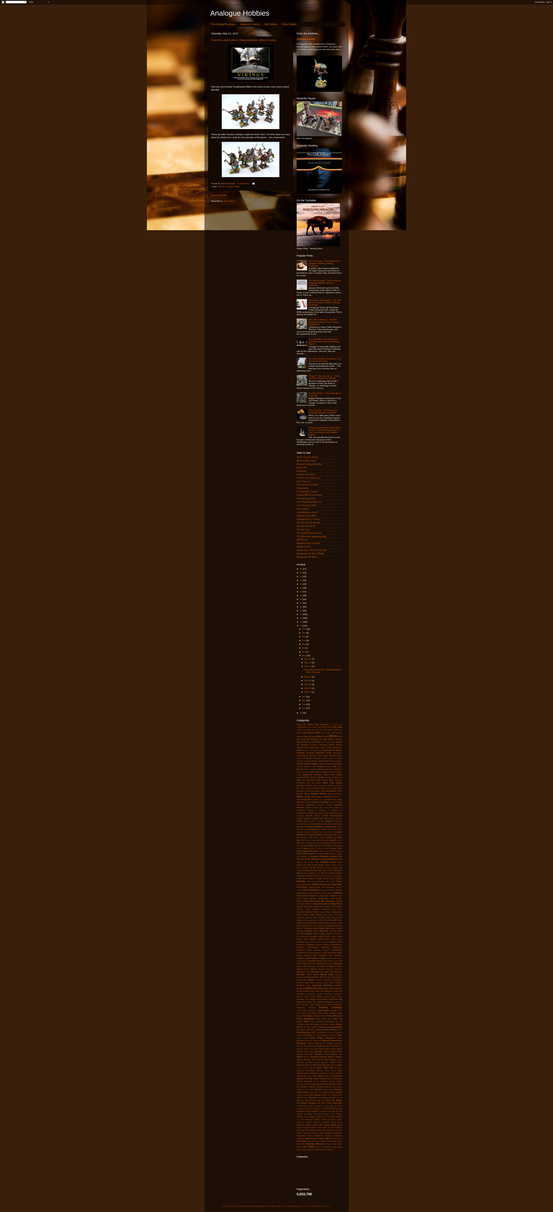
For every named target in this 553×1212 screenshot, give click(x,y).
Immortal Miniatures (310, 923)
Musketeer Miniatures (322, 985)
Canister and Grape (306, 474)
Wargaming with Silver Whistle (310, 553)
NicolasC (306, 991)
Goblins (320, 896)
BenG (339, 775)
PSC (340, 1030)
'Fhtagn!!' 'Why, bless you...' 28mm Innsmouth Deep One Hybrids (324, 377)
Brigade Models (318, 794)
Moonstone (337, 980)
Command (338, 821)
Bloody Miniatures (329, 785)
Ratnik (339, 1035)
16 (301, 607)
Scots (308, 1065)
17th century (326, 733)
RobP (327, 1049)
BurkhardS (328, 797)
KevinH (327, 939)
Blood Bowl (318, 785)
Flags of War (327, 870)
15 (301, 611)
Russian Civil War (305, 1054)
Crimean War (331, 829)
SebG (339, 1065)
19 (301, 595)
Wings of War (331, 1144)
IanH (321, 920)
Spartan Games (326, 1079)
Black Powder (322, 780)
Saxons (333, 1060)
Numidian (300, 999)
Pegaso (299, 1016)
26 (301, 569)
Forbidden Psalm (312, 876)
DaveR (339, 840)
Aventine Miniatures (304, 766)
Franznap (300, 884)
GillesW (305, 896)
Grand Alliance (309, 898)
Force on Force (325, 876)
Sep (304, 640)
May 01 (308, 692)
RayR (312, 1038)
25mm (325, 737)
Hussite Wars (331, 917)
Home (251, 195)
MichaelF (301, 974)
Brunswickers (317, 797)
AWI (334, 766)
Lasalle (324, 953)
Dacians (316, 837)
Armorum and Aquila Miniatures (307, 761)
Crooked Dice (316, 832)
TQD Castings (336, 1114)
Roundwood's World (306, 526)
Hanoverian (326, 909)
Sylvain (317, 1095)
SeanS (334, 1065)
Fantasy (324, 862)
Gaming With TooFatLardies (309, 495)
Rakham (324, 1035)
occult (307, 999)
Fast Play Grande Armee (313, 865)
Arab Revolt (307, 758)
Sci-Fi (332, 1062)
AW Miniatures (319, 767)
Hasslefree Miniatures (305, 912)
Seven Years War (324, 1068)
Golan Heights (330, 896)
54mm (299, 742)
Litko (336, 961)
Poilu (308, 1027)
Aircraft (335, 748)
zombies (310, 1150)
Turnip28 (338, 1117)
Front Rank (302, 887)
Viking (236, 186)
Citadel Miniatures (304, 818)
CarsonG (329, 805)
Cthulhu (318, 835)
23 (301, 580)
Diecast (339, 843)
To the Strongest (311, 1111)
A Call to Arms (327, 742)
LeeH (329, 958)
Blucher (339, 785)
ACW (331, 745)
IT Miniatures (307, 928)
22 (301, 584)
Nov (304, 633)
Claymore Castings (335, 818)
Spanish (338, 1076)
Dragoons (306, 848)
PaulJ (320, 1013)
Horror (318, 915)
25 (301, 573)
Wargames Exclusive (333, 1133)
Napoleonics (311, 988)
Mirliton (339, 977)
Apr (304, 697)
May (304, 655)
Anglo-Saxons (302, 756)
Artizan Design (311, 764)
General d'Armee (327, 893)
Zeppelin (303, 1150)
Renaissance (336, 1040)
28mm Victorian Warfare (308, 457)
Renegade (301, 1043)
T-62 (329, 1095)
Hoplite (312, 915)
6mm (305, 742)
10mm (310, 733)
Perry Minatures (334, 1016)
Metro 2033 (329, 972)
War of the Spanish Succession (313, 1130)
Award (329, 766)
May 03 (308, 684)
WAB (320, 1127)
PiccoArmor (329, 1022)
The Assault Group (312, 1100)
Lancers (326, 950)
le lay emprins (303, 509)
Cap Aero (332, 802)
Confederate (316, 824)
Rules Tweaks (289, 24)
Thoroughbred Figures (305, 1106)
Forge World (302, 878)
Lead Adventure (319, 955)
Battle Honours (315, 772)
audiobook (321, 764)
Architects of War (320, 758)
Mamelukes (313, 966)
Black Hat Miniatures (306, 780)
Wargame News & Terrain (308, 543)
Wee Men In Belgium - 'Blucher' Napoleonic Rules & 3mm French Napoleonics (323, 322)
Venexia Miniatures (313, 1122)
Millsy (330, 974)
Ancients (310, 753)
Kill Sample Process (312, 942)
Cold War (320, 821)
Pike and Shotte (312, 1024)
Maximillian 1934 (303, 972)
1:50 (316, 730)
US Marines (331, 1119)
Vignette (327, 1125)
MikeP (309, 975)
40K (325, 739)
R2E (314, 1035)
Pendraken (308, 1016)
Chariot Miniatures (335, 813)
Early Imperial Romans (307, 851)
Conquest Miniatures (314, 827)
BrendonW (331, 791)
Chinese (317, 816)
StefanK (312, 1087)
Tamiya (305, 1098)
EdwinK (305, 854)
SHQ (340, 1071)
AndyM (328, 753)
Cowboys (313, 829)
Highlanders (337, 912)
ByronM (306, 799)
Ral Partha (332, 1035)
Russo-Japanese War (333, 1054)
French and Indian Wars (331, 884)
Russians (318, 1054)
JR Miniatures (337, 934)
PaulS (325, 1013)
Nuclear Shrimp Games (333, 996)
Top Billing (308, 1114)
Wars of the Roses (334, 1141)
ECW (299, 854)
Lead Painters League (316, 958)
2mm (340, 737)
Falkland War (302, 862)
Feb (304, 704)
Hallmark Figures (303, 909)
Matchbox (321, 969)
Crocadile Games (303, 832)
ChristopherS (336, 816)
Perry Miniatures (305, 1018)
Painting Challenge (330, 1007)
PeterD (299, 1022)
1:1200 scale (302, 727)
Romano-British (308, 1051)
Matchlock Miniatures (334, 969)
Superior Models (302, 1095)
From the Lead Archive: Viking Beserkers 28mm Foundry (243, 40)
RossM (318, 1051)
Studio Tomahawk (329, 1092)
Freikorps (307, 885)
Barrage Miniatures (326, 769)
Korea (309, 950)
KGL (340, 939)
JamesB (307, 931)
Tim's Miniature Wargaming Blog (311, 536)
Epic (302, 859)
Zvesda (329, 1150)
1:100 (340, 724)
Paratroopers (323, 1010)
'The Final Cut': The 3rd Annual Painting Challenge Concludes (322, 411)
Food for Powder (327, 873)
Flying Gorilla (303, 488)
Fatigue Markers (331, 865)
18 (301, 599)
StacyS (299, 1084)
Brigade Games (303, 794)
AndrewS (320, 753)
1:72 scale (301, 733)
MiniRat (334, 977)
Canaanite (315, 802)
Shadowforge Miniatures (314, 1070)
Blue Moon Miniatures (305, 788)
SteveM (317, 1089)
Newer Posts (219, 195)
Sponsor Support (335, 1081)
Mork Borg (309, 983)
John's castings (319, 934)
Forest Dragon (337, 876)
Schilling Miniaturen (321, 1062)
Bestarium (300, 777)
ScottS (318, 1065)
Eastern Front (324, 851)
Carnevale (320, 805)
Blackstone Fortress (305, 786)
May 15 (308, 663)
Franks (332, 881)
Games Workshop (311, 890)
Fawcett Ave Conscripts (307, 485)
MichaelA (338, 972)
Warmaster (302, 1141)
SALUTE (306, 1057)
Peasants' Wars (335, 1013)
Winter (339, 1144)
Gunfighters (327, 906)
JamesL (316, 931)
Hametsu (315, 909)
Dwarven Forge (322, 848)
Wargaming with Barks (307, 557)
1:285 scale (336, 727)
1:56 (320, 730)
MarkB (339, 966)
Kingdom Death (335, 942)
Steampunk (333, 1084)
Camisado (301, 471)
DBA (298, 843)
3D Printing (312, 739)
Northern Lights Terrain (306, 996)
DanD (335, 837)
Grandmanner (323, 898)
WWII (311, 1146)
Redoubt (325, 1040)
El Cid (318, 854)
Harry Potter (337, 909)
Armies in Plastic (335, 758)
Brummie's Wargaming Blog (309, 464)
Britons (307, 797)
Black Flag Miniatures (334, 777)
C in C (321, 799)
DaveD (333, 840)
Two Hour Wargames (305, 1119)
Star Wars (306, 1084)
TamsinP (313, 1098)
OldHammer (329, 1002)
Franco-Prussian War (321, 881)
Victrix (308, 1125)
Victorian (325, 1122)
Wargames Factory (305, 1136)
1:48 (307, 730)
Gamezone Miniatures (328, 890)
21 (301, 588)
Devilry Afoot (331, 843)
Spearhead (337, 1079)
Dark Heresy (306, 840)
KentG (313, 939)
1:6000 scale (337, 730)
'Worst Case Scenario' (318, 724)
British (300, 796)
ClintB (299, 821)
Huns (315, 917)
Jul (303, 648)
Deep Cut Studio (306, 843)
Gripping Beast (335, 904)
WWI (305, 1147)
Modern (311, 980)
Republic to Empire (324, 1043)
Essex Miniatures (313, 859)
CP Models (322, 829)
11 (301, 626)
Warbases (331, 1130)
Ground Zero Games (305, 907)
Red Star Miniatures (313, 1041)
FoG (318, 873)
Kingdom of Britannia (306, 945)
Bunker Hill (301, 467)
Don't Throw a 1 (304, 481)
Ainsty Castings (326, 747)
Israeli (299, 928)
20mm (319, 736)
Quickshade (307, 1035)
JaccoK (339, 928)
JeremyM (333, 931)
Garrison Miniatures (314, 893)
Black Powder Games (306, 461)
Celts (308, 808)
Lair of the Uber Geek (306, 505)
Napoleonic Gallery (250, 24)
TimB (326, 1108)
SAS (313, 1060)
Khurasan (300, 942)
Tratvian (300, 1117)
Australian (330, 764)
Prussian (334, 1030)
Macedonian (322, 964)
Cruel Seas (327, 832)
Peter (329, 1019)
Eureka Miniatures (329, 859)
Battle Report (328, 772)
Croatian (339, 829)
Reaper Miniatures (326, 1038)
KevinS (334, 939)
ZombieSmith (318, 1150)
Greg (315, 904)
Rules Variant (336, 1052)
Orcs (324, 1005)
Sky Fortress (331, 1073)
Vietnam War (317, 1125)
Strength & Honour (316, 1092)
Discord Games (302, 846)
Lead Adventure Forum (307, 512)
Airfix (340, 747)
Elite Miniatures (326, 854)
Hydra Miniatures (310, 920)
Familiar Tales (313, 862)
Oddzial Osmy (315, 999)
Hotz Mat (338, 915)
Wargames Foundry (323, 1136)
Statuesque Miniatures (319, 1084)
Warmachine (337, 1138)
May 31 (308, 659)
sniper (309, 1076)
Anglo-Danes (337, 753)
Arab (298, 758)
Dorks (299, 848)
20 (301, 592)
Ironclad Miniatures (319, 926)
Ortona (329, 1005)
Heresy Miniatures (325, 912)
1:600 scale (327, 730)
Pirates (332, 1024)
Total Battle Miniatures (321, 1114)
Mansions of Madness (327, 966)
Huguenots (300, 917)
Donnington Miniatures (333, 846)
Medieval (315, 972)
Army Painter (324, 761)
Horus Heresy (328, 915)
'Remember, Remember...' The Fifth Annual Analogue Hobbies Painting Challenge (324, 302)
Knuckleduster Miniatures (318, 947)
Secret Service (302, 1068)
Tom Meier (322, 1111)
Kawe (306, 939)
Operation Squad (308, 1005)
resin (305, 1046)
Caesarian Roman (330, 799)
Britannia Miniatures (334, 794)
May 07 (308, 677)
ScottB (313, 1065)
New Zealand (330, 988)
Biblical (307, 777)
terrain (333, 1098)
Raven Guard (302, 1038)
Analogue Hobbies (239, 13)
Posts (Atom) (229, 201)
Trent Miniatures (309, 1117)
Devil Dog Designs (319, 843)
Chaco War (328, 807)
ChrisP (325, 816)
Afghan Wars (314, 748)
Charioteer (300, 816)
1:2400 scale (326, 727)
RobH (321, 1049)
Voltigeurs (313, 1127)
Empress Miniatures (320, 856)
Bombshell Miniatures (313, 791)
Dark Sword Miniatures (320, 840)
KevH (319, 939)
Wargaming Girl (304, 547)
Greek (339, 901)
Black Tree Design (332, 783)
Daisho (322, 837)
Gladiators (313, 896)
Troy (324, 1117)
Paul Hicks (312, 1013)
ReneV (311, 1043)
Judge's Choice (324, 936)
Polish (313, 1027)
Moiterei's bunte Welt (306, 516)
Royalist (326, 1052)
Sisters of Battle (310, 1073)
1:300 (299, 730)
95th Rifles (317, 742)
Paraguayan (311, 1010)
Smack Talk (301, 1076)
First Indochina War (309, 870)
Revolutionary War (321, 1046)
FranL (339, 881)
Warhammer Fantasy (314, 1138)
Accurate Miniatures (319, 745)
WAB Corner (302, 540)
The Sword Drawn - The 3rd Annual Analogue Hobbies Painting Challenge (324, 283)
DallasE (329, 837)
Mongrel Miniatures (324, 980)
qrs (317, 1032)
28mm (221, 186)
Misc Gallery (271, 24)
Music (309, 985)
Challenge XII (336, 810)
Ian (318, 920)
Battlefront (307, 775)
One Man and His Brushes (309, 523)
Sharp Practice (331, 1070)
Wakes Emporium (329, 1127)
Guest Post (318, 907)
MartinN (313, 969)
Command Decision (304, 824)
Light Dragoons (328, 961)
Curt (334, 835)
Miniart (322, 977)
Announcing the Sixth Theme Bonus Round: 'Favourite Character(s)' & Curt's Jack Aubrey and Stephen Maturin (324, 431)
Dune (313, 848)
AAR (333, 742)
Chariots (309, 816)
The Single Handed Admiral (309, 533)
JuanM (313, 936)
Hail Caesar (337, 907)
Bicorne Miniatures (318, 777)
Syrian (324, 1095)
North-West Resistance (333, 994)
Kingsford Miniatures (323, 945)
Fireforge (320, 868)
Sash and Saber (322, 1060)
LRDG (314, 964)
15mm (317, 732)
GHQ (299, 896)
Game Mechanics (327, 887)
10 (301, 713)
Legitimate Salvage (315, 961)
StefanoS (320, 1087)
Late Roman (332, 953)
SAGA (299, 1057)
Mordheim (300, 983)
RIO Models (305, 1049)
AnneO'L (332, 756)
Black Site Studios (313, 783)
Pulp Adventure (304, 1032)
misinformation (302, 980)
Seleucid (312, 1068)
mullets (331, 983)
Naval (321, 988)
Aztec (340, 766)
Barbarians (314, 769)
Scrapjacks (326, 1065)
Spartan (317, 1079)
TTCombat (330, 1117)
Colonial (328, 821)
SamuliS (314, 1057)
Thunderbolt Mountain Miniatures (308, 1108)
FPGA (309, 881)
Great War (308, 901)
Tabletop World (336, 1095)
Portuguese (321, 1027)
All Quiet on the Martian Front (313, 750)
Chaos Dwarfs (324, 813)
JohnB (328, 934)
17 (301, 603)
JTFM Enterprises (303, 936)
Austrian (338, 764)
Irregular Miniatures (334, 926)
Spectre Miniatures (304, 1081)
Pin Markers (324, 1024)
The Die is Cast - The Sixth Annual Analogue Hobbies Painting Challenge (324, 263)
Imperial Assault (324, 923)
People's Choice (320, 1016)
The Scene (321, 1103)
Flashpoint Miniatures (308, 873)
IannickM (327, 920)
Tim (322, 1108)
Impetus (334, 923)
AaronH (339, 742)
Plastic (339, 1024)
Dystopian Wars (335, 848)
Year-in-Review (326, 1147)
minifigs (328, 977)
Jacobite (300, 931)
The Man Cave (303, 529)
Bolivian (329, 788)
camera (308, 802)
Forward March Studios (307, 491)
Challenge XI (324, 810)
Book (324, 791)
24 (301, 576)
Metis (322, 972)
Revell (310, 1046)
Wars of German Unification (317, 1141)
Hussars (321, 917)
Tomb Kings (331, 1111)
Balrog (306, 769)
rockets (333, 1049)
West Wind (301, 1144)
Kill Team (324, 942)
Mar (304, 700)
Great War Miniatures (325, 901)
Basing (299, 772)
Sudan (339, 1092)
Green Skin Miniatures (305, 904)
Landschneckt (336, 950)
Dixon (311, 846)
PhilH (306, 1022)
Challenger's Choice (305, 813)
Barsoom (338, 769)
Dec (304, 629)
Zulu (324, 1150)
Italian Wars (324, 928)
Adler (306, 748)
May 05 (308, 681)
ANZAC (339, 755)
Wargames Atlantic (317, 1133)
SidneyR (300, 1073)
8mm (310, 742)
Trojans (319, 1117)
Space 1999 (329, 1076)
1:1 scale (333, 724)
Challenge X (312, 810)
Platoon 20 (301, 1027)
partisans (334, 1010)
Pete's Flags (321, 1019)
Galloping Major (314, 887)
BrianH (339, 791)
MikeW (316, 975)
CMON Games (309, 821)
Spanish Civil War (305, 1078)
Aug (304, 644)
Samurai (322, 1057)
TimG (332, 1108)
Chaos (315, 813)
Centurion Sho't (317, 807)
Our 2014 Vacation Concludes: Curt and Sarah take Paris (324, 360)
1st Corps (312, 737)
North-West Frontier (314, 994)
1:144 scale (311, 727)
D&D (311, 837)
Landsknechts (302, 953)
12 (301, 622)
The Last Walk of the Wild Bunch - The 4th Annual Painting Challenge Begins (324, 341)
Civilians (315, 818)
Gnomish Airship (306, 39)
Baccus (300, 769)
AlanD (299, 750)
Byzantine (314, 799)
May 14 (308, 666)
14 (301, 614)
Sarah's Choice (335, 1057)
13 (301, 618)
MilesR (323, 974)
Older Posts (283, 195)
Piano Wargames (316, 1022)
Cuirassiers (327, 835)
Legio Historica (302, 961)
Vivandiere (306, 1127)
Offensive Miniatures (330, 999)
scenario (309, 1062)
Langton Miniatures (314, 953)
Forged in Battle (315, 878)
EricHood (306, 1206)
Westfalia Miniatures (315, 1144)
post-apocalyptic (334, 1027)
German (338, 892)
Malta (305, 966)
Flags (319, 870)
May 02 (308, 688)
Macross (330, 964)
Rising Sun (314, 1049)
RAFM (318, 1035)
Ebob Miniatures (336, 851)
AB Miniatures (303, 745)
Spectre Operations (321, 1081)
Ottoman (312, 1008)
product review (322, 1030)
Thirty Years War (334, 1103)
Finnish (313, 868)
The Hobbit (326, 1100)
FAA (340, 859)
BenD (333, 775)
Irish (310, 926)
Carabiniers (310, 805)
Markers (300, 969)
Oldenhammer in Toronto (308, 519)
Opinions (318, 1005)
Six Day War (321, 1073)
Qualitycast (322, 1032)
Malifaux (299, 966)
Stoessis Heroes (328, 1089)
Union (323, 1119)
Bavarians (318, 775)
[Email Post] (253, 183)
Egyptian (311, 854)
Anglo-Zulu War (315, 756)
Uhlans (317, 1119)
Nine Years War (317, 991)
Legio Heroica (337, 958)
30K (298, 739)
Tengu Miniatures (323, 1098)
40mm (331, 739)
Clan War (323, 818)
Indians (305, 926)
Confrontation (326, 824)
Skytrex (339, 1073)
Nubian (319, 997)
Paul (305, 1013)
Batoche (305, 772)
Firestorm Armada (331, 868)
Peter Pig (337, 1019)
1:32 (303, 730)
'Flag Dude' (301, 725)
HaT (316, 912)
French (315, 884)
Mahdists (338, 964)
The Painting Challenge (223, 24)
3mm (320, 739)
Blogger (326, 1206)
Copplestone (330, 827)
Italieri (333, 928)
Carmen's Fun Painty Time (309, 478)
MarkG (306, 969)
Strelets (306, 1092)
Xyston (317, 1147)
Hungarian (308, 917)
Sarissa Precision (304, 1060)
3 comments (243, 183)
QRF (313, 1032)
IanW (334, 920)
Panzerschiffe (301, 1010)
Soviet (320, 1076)
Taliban (299, 1098)
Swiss (311, 1095)
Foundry (229, 186)
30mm (303, 739)
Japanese (324, 931)
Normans (329, 991)
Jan (304, 708)
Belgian (326, 775)
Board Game (320, 788)
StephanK (328, 1087)
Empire (334, 854)
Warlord (328, 1138)
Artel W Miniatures (335, 761)
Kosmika (317, 950)
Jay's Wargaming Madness (309, 502)
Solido (315, 1076)
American (328, 750)
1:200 (318, 727)
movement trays (321, 983)
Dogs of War (318, 846)
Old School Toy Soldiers (313, 1002)
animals (325, 755)
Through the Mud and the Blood (328, 1106)
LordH (309, 964)
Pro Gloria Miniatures (305, 1030)
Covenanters (304, 829)
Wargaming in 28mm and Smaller (312, 550)
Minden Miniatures (311, 977)
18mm (305, 737)
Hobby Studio (302, 915)
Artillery (300, 764)
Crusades (311, 835)
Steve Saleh (309, 1089)
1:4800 (312, 730)
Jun (304, 652)
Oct (304, 636)
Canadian (324, 802)
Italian (315, 928)
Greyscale (323, 904)
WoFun (299, 1147)
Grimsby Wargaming (306, 498)
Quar (328, 1032)
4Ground (338, 739)
